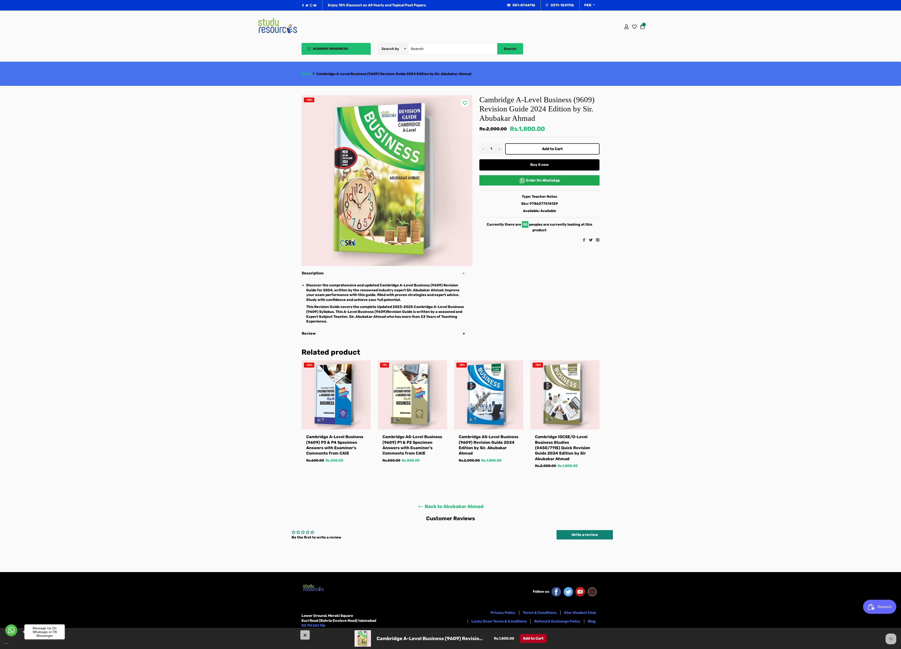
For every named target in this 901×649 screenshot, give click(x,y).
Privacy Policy (503, 613)
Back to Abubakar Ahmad (454, 506)
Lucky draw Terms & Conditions (499, 621)
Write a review (585, 534)
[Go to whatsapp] (11, 630)
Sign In (626, 26)
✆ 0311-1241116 (560, 5)
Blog (592, 621)
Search (510, 49)
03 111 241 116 (313, 625)
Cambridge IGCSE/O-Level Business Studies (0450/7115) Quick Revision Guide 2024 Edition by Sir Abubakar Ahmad (562, 447)
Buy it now (539, 165)
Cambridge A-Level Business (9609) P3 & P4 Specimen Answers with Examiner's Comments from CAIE (334, 444)
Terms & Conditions (540, 613)
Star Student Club (580, 613)
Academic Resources (330, 48)
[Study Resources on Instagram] (592, 591)
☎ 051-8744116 (521, 5)
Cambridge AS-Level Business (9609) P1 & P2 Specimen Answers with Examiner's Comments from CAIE (412, 444)
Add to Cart (533, 638)
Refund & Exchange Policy (557, 621)
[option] (336, 416)
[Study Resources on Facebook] (556, 591)
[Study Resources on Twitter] (568, 591)
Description (313, 273)
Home (307, 74)
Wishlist (634, 26)
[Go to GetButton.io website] (11, 643)
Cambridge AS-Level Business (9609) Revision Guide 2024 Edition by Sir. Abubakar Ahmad (488, 444)
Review (309, 333)
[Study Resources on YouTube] (580, 591)
